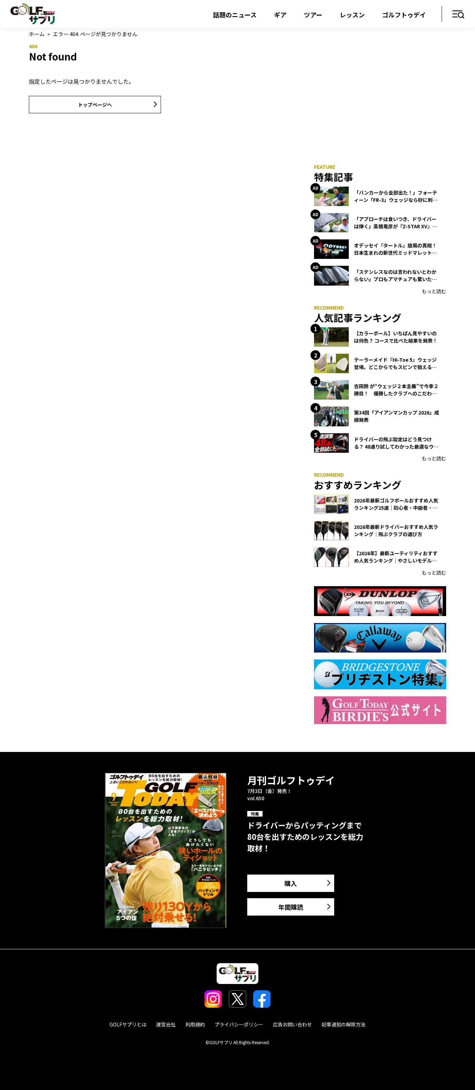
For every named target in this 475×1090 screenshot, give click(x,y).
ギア (280, 14)
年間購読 (290, 906)
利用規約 (195, 1024)
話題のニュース (235, 14)
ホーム (37, 34)
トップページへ (95, 104)
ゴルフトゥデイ (404, 14)
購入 (290, 883)
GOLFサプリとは (128, 1024)
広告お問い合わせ (292, 1024)
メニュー (458, 15)
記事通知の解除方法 (343, 1024)
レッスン (352, 14)
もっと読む (434, 291)
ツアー (313, 14)
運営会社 (166, 1024)
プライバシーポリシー (239, 1024)
